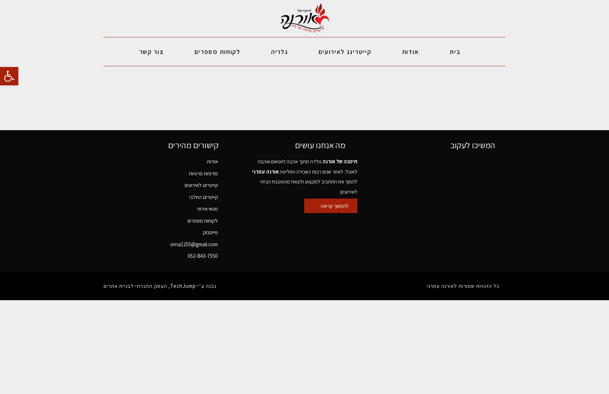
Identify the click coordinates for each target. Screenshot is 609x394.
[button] (9, 76)
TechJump (183, 286)
